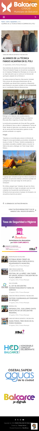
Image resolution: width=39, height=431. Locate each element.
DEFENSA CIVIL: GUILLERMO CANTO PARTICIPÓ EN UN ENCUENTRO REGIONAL (22, 311)
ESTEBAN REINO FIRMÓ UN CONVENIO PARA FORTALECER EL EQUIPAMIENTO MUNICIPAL (21, 261)
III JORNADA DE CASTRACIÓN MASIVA (16, 203)
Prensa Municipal (21, 65)
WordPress (25, 428)
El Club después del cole (16, 271)
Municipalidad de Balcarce (17, 257)
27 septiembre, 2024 (9, 65)
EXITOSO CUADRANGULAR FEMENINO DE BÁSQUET (23, 299)
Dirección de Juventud (16, 269)
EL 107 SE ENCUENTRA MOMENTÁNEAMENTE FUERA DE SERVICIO (21, 288)
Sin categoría (13, 283)
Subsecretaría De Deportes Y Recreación (15, 54)
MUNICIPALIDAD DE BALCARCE (24, 423)
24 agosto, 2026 (13, 266)
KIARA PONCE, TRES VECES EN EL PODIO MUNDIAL (21, 322)
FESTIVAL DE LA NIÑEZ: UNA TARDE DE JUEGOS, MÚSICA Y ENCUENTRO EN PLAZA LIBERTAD (23, 275)
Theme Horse (22, 425)
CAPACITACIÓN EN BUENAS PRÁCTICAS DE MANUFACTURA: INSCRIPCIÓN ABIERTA (21, 210)
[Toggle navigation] (3, 17)
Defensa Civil (13, 306)
